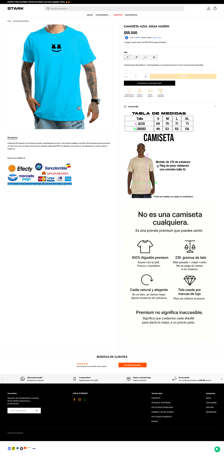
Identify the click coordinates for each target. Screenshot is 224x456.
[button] (215, 8)
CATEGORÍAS (102, 15)
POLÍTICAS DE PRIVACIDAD (162, 407)
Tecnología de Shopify (19, 432)
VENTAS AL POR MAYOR (160, 402)
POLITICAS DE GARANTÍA (161, 416)
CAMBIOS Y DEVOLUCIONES (162, 412)
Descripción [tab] (12, 137)
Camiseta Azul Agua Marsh (21, 21)
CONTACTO (155, 398)
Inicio (9, 21)
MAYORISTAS (131, 15)
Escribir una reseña (132, 365)
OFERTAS (118, 15)
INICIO (90, 15)
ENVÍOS (154, 421)
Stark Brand (12, 432)
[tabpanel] (60, 173)
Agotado (183, 76)
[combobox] (114, 8)
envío (128, 42)
